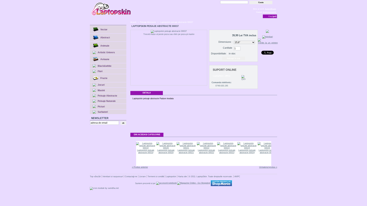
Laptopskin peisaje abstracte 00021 (186, 151)
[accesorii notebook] (166, 183)
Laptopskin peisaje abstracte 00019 (145, 151)
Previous (133, 153)
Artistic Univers (106, 52)
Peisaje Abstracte (107, 95)
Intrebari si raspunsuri (113, 176)
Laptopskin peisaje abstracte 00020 (166, 151)
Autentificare (270, 9)
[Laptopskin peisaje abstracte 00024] (247, 148)
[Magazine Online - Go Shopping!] (193, 183)
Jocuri (101, 85)
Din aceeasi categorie (147, 134)
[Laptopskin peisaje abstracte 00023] (226, 148)
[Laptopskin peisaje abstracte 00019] (145, 148)
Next (274, 153)
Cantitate (227, 48)
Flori (100, 71)
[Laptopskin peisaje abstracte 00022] (206, 148)
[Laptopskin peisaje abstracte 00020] (165, 148)
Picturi (101, 106)
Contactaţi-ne (131, 176)
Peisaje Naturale (107, 101)
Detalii (147, 93)
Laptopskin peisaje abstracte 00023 (226, 151)
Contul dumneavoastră (266, 12)
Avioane (104, 59)
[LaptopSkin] (111, 15)
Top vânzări (95, 176)
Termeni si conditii (156, 176)
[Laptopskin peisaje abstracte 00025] (267, 148)
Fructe (103, 78)
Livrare (142, 176)
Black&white (104, 66)
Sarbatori (103, 112)
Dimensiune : (225, 42)
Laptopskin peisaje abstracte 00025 (267, 151)
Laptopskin (171, 176)
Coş (272, 16)
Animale (104, 45)
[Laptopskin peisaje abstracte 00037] (169, 31)
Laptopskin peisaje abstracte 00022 (206, 151)
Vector (103, 29)
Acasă (133, 22)
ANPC (237, 176)
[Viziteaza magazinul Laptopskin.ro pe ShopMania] (221, 185)
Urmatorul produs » (268, 167)
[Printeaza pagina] (267, 32)
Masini (101, 90)
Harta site (182, 176)
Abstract (105, 37)
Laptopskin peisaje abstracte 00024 (247, 151)
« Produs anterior (140, 167)
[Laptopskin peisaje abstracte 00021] (186, 148)
